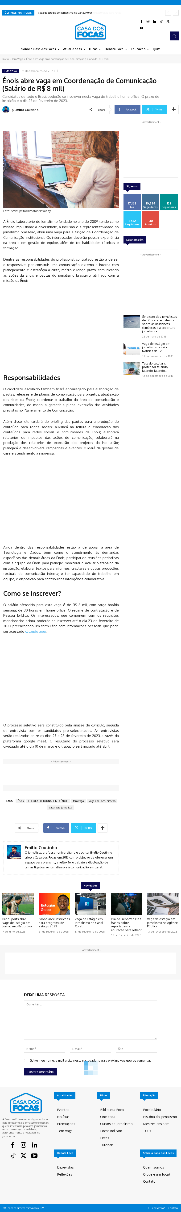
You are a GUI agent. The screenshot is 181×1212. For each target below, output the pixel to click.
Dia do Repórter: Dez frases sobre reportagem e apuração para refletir (78, 12)
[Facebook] (141, 21)
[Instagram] (148, 21)
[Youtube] (141, 28)
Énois (20, 801)
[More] (174, 109)
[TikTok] (161, 21)
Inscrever (151, 213)
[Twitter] (168, 21)
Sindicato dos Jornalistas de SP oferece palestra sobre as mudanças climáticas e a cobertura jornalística (159, 324)
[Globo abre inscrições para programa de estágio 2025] (54, 904)
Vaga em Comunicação (102, 801)
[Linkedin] (154, 21)
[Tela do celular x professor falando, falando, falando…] (131, 368)
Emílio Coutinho (26, 110)
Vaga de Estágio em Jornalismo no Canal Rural (89, 922)
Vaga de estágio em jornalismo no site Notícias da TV (156, 347)
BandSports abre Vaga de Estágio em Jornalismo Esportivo (17, 922)
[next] (176, 13)
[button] (174, 35)
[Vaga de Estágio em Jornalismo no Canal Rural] (90, 904)
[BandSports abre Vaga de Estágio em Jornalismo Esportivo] (18, 904)
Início (5, 59)
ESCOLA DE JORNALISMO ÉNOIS (48, 801)
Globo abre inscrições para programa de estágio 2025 (54, 922)
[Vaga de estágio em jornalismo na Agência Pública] (163, 904)
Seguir (150, 195)
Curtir (132, 195)
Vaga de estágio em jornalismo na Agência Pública (162, 922)
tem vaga (78, 801)
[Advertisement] (61, 328)
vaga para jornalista (60, 807)
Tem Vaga (17, 59)
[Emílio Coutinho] (6, 109)
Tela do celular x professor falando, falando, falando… (155, 367)
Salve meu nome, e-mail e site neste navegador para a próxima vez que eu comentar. (90, 1060)
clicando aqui (35, 631)
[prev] (168, 13)
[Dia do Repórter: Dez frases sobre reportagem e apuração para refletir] (127, 904)
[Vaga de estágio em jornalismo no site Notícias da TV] (131, 348)
